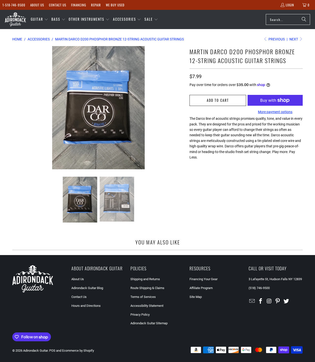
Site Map (195, 297)
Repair (96, 4)
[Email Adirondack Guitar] (252, 301)
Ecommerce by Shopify (78, 350)
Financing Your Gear (203, 279)
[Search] (304, 19)
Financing (78, 4)
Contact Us (57, 4)
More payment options (275, 112)
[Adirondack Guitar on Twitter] (286, 301)
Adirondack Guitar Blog (87, 288)
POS (52, 350)
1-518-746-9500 (13, 4)
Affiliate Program (201, 288)
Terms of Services (143, 297)
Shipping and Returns (145, 279)
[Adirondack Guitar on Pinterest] (278, 301)
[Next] (181, 107)
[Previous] (16, 107)
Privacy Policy (140, 314)
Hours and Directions (86, 306)
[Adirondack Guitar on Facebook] (261, 301)
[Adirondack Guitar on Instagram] (269, 301)
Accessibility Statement (146, 306)
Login (290, 4)
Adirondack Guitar (35, 350)
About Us (37, 4)
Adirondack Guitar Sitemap (149, 323)
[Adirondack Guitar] (15, 19)
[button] (39, 19)
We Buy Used (115, 4)
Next (294, 39)
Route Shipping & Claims (147, 288)
